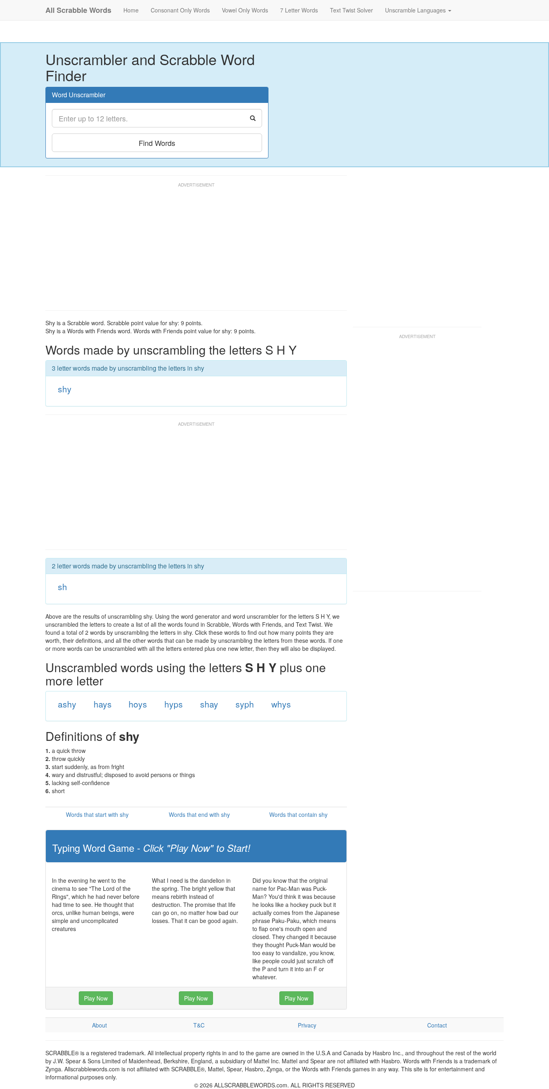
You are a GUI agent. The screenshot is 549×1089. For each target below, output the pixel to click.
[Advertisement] (191, 250)
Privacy (307, 1025)
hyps (173, 704)
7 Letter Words (299, 10)
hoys (138, 704)
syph (245, 704)
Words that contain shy (298, 814)
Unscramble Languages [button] (416, 10)
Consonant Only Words (180, 10)
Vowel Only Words (245, 10)
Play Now (96, 998)
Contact (437, 1025)
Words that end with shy (199, 814)
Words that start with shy (97, 814)
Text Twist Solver (351, 10)
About (99, 1025)
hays (103, 704)
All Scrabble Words (78, 10)
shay (209, 704)
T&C (199, 1025)
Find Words (157, 142)
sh (62, 586)
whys (281, 704)
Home (131, 10)
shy (65, 389)
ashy (67, 704)
